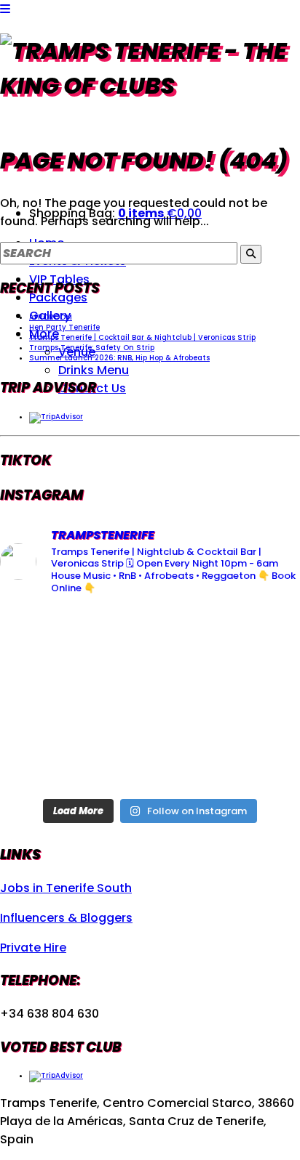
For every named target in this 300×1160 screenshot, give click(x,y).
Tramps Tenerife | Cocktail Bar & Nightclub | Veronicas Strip (142, 337)
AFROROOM (50, 317)
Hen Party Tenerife (64, 327)
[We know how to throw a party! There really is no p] (150, 759)
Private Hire (33, 947)
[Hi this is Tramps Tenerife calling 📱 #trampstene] (47, 638)
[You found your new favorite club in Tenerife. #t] (47, 759)
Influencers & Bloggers (66, 917)
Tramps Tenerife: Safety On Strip (91, 347)
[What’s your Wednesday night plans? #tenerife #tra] (252, 759)
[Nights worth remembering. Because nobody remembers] (150, 638)
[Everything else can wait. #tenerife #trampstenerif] (252, 638)
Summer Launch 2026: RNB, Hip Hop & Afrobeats (119, 357)
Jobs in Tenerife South (66, 888)
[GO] (250, 254)
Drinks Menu (93, 370)
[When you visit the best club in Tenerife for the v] (252, 699)
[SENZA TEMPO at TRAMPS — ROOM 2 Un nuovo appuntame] (47, 699)
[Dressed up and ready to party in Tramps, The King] (150, 699)
